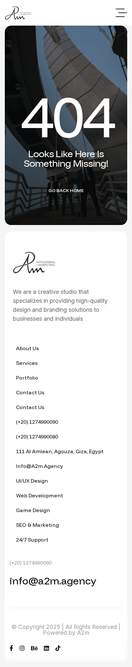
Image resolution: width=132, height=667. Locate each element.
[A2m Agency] (18, 12)
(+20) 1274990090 (31, 562)
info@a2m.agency (53, 580)
